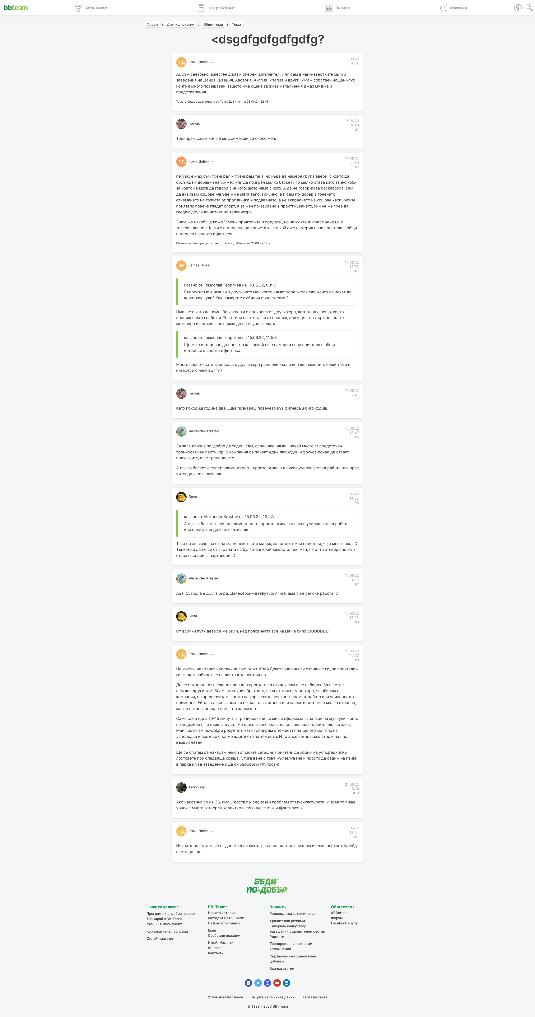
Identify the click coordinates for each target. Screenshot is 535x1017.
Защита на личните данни (273, 997)
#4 (356, 399)
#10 (356, 793)
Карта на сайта (314, 997)
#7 (357, 584)
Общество (341, 907)
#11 (356, 837)
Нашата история (222, 913)
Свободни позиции (224, 935)
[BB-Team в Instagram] (267, 983)
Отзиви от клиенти (224, 923)
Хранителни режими (287, 921)
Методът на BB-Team (226, 918)
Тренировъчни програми (291, 944)
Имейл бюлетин (222, 943)
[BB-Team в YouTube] (277, 983)
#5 (357, 437)
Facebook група (344, 923)
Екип (212, 930)
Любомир (197, 787)
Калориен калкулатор (288, 926)
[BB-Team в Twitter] (258, 983)
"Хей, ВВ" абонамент (164, 924)
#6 (357, 503)
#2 (357, 167)
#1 (357, 129)
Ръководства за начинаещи (293, 913)
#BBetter (338, 913)
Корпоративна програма (167, 931)
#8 (357, 622)
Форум (152, 24)
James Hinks (199, 265)
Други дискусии (180, 24)
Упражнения (280, 949)
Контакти (216, 953)
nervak (194, 123)
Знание (277, 907)
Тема (236, 24)
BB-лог (214, 948)
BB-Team (216, 907)
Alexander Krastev (204, 431)
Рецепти (277, 936)
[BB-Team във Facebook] (248, 983)
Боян (193, 497)
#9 (357, 660)
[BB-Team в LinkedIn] (286, 983)
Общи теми (213, 24)
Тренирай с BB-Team (164, 919)
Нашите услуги (161, 907)
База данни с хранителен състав (297, 931)
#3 (356, 271)
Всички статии (282, 968)
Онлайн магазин (160, 938)
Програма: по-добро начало (170, 913)
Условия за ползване (225, 997)
